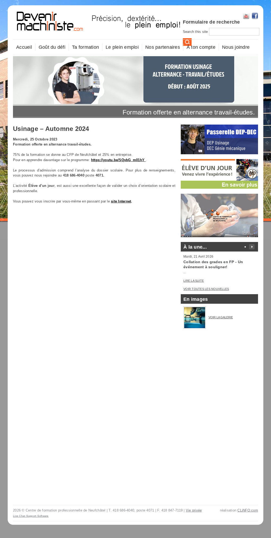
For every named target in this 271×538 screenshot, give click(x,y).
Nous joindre (236, 47)
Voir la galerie (221, 317)
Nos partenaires (162, 47)
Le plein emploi (122, 47)
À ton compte (201, 47)
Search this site (196, 32)
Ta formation (85, 47)
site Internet (121, 201)
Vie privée (194, 510)
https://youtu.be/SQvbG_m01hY (118, 160)
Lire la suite (193, 280)
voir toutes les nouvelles (206, 288)
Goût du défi (52, 47)
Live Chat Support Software (31, 515)
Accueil (24, 47)
